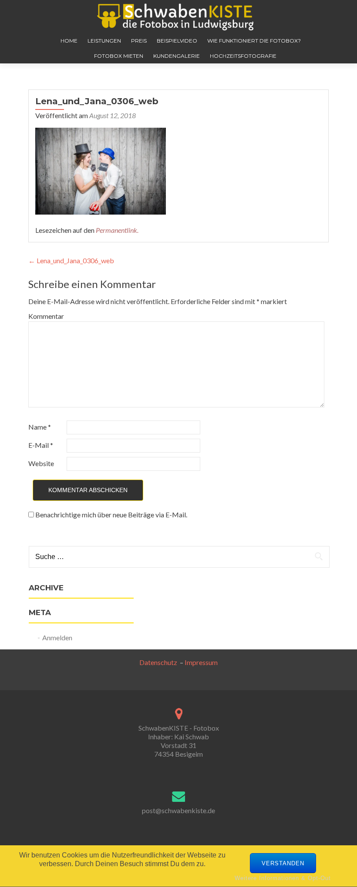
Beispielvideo (177, 40)
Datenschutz (159, 662)
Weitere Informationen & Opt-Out (283, 878)
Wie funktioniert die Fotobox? (254, 40)
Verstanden (283, 863)
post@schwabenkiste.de (178, 810)
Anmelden (57, 637)
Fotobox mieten (118, 56)
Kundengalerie (176, 56)
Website (41, 463)
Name (39, 427)
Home (69, 40)
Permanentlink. (117, 230)
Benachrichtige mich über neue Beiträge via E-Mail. (111, 514)
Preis (139, 40)
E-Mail (40, 445)
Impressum (201, 662)
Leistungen (104, 40)
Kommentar (46, 316)
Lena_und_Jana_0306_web (71, 260)
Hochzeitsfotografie (243, 56)
